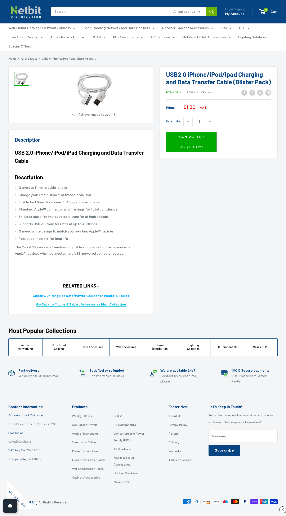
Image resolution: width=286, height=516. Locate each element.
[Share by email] (268, 93)
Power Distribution (160, 346)
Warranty (175, 451)
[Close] (35, 503)
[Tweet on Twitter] (260, 93)
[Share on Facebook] (244, 93)
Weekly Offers (82, 416)
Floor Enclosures (92, 347)
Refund (174, 433)
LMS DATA (173, 92)
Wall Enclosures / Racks (88, 469)
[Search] (211, 11)
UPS (242, 28)
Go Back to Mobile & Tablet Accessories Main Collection (81, 304)
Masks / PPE (260, 347)
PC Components (125, 37)
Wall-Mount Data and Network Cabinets (39, 28)
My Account (234, 14)
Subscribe (224, 450)
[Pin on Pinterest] (252, 93)
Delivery (174, 442)
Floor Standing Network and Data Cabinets (116, 28)
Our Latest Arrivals (84, 425)
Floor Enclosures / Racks (88, 460)
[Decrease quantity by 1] (188, 121)
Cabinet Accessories (86, 477)
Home (12, 58)
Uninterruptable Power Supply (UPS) (128, 437)
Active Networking (65, 37)
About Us (175, 416)
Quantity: (173, 121)
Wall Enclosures (126, 347)
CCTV (96, 37)
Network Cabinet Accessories (185, 28)
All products (29, 58)
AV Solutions (160, 37)
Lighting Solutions (252, 37)
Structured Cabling (23, 37)
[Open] (10, 506)
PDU (224, 28)
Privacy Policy (178, 425)
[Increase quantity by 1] (210, 121)
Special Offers (19, 46)
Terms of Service (180, 460)
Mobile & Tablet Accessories (204, 37)
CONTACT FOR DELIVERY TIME (191, 142)
